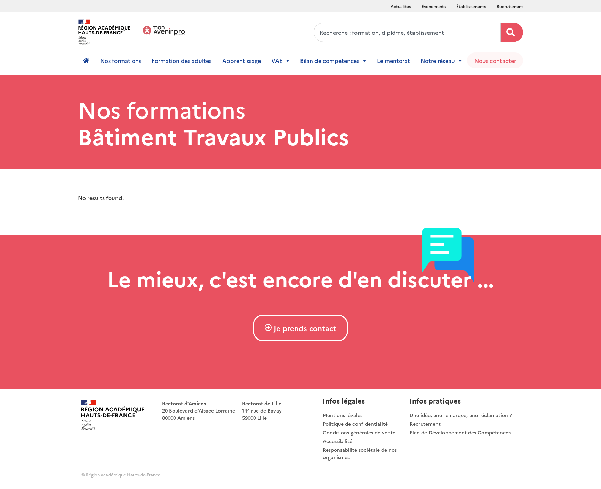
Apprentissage (241, 60)
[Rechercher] (512, 32)
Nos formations (120, 60)
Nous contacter (495, 60)
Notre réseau (437, 60)
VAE (276, 60)
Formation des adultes (181, 60)
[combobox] (407, 32)
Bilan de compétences (329, 60)
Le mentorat (393, 60)
